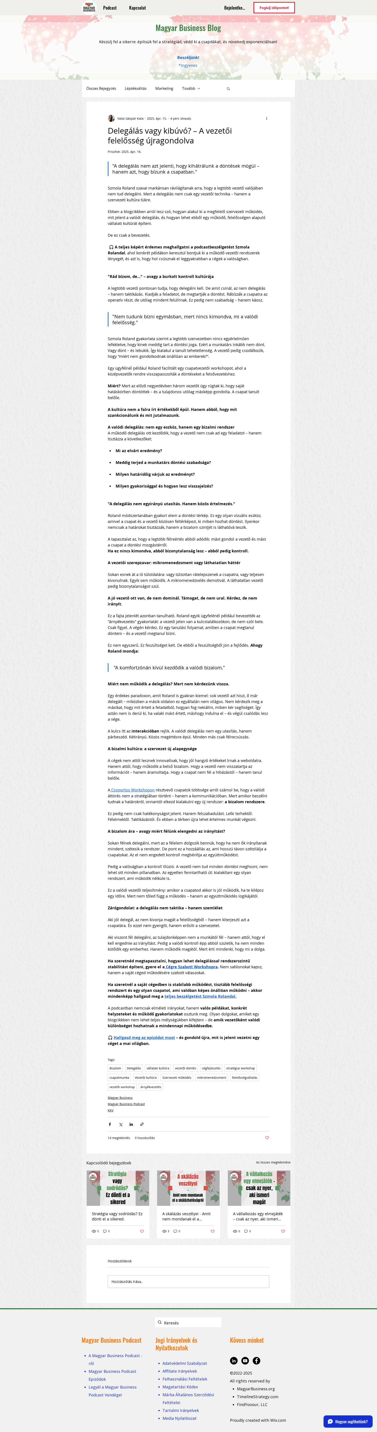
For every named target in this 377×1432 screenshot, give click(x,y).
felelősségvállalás (244, 1077)
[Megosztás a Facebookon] (110, 1124)
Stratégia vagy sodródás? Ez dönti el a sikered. (117, 1216)
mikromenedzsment (211, 1077)
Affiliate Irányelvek (180, 1371)
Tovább (188, 88)
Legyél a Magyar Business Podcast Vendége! (113, 1391)
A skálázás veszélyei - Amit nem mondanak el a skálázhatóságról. (186, 1216)
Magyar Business (120, 1098)
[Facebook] (256, 1361)
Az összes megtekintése (273, 1162)
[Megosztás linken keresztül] (142, 1124)
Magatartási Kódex (180, 1386)
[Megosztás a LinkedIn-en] (131, 1124)
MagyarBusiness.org (256, 1388)
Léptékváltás (136, 88)
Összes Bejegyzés (101, 88)
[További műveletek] (266, 118)
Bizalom (115, 1068)
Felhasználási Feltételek (185, 1379)
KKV (110, 1110)
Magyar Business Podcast (126, 1104)
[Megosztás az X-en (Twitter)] (120, 1124)
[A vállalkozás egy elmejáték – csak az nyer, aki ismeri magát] (259, 1188)
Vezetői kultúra (146, 1077)
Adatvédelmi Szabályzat (185, 1363)
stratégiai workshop (240, 1068)
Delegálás (134, 1068)
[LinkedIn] (234, 1361)
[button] (228, 88)
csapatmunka (119, 1077)
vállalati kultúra (158, 1068)
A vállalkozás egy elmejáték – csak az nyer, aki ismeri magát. (258, 1216)
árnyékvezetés (151, 1087)
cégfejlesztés (211, 1068)
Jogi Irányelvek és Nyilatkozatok (176, 1343)
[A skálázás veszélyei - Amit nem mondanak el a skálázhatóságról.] (188, 1188)
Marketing (164, 88)
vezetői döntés (185, 1068)
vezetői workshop (122, 1087)
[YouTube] (245, 1361)
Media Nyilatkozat (180, 1418)
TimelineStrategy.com (257, 1396)
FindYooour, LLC (252, 1404)
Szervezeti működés (176, 1077)
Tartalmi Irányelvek (181, 1410)
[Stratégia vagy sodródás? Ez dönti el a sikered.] (118, 1188)
